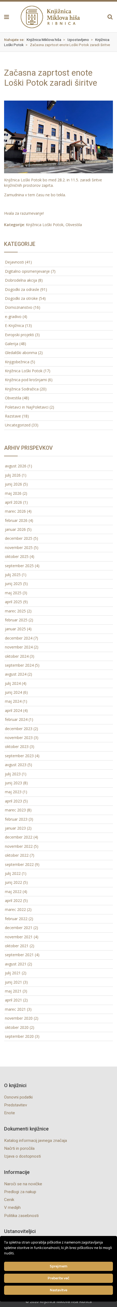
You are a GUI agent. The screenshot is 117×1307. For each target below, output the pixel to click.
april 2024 (13, 710)
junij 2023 (13, 782)
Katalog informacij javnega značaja (35, 1140)
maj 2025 (13, 592)
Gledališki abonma (21, 352)
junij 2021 (13, 982)
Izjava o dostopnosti (22, 1156)
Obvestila (74, 224)
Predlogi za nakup (20, 1191)
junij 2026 (13, 484)
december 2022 (18, 837)
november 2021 (19, 936)
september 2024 (19, 665)
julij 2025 (13, 574)
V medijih (12, 1207)
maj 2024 (13, 701)
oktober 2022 (17, 855)
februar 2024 (16, 719)
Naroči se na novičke (23, 1183)
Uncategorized (17, 425)
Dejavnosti (14, 262)
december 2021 (18, 927)
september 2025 (19, 565)
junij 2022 (13, 882)
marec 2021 (15, 1009)
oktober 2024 (17, 656)
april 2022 (13, 900)
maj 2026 (13, 493)
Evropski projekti (19, 334)
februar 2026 (16, 520)
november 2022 (19, 846)
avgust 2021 (15, 963)
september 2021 (19, 954)
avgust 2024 (15, 674)
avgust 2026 (15, 465)
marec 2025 (15, 611)
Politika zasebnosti (21, 1215)
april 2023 (13, 801)
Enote (9, 1112)
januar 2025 (15, 628)
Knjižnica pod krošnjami (26, 379)
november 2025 (19, 547)
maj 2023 (13, 791)
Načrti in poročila (19, 1148)
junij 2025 (13, 583)
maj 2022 (13, 891)
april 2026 (13, 502)
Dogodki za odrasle (22, 289)
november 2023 (19, 737)
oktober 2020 (17, 1027)
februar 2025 (16, 619)
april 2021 (13, 1000)
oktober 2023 (17, 746)
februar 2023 (16, 819)
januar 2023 (15, 828)
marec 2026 (15, 511)
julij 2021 (13, 972)
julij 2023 (13, 773)
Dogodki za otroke (21, 298)
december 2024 (18, 638)
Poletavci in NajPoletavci (26, 407)
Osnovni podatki (18, 1097)
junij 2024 (13, 692)
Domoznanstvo (18, 307)
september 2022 (19, 864)
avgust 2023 (15, 764)
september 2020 (19, 1036)
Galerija (11, 343)
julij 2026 (13, 475)
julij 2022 (13, 873)
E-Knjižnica (14, 325)
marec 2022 (15, 909)
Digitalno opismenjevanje (27, 271)
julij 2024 (13, 683)
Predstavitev (15, 1105)
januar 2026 (15, 529)
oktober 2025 (17, 556)
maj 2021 (13, 991)
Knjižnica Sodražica (22, 388)
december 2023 (18, 728)
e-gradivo (13, 316)
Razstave (13, 416)
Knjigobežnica (17, 361)
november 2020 (19, 1018)
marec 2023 (15, 810)
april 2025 (13, 601)
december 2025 (18, 538)
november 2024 (19, 647)
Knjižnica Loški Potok (44, 224)
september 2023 (19, 755)
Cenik (9, 1199)
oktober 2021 (17, 945)
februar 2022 (16, 918)
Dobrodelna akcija (21, 280)
